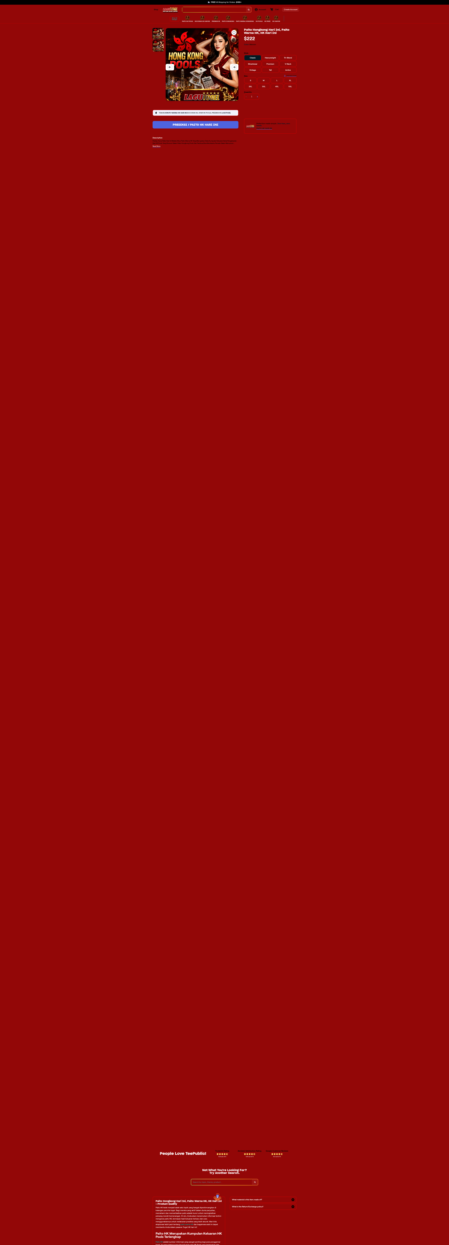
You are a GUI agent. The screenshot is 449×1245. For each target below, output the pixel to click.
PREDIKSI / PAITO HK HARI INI (195, 124)
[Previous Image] (170, 67)
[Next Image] (234, 67)
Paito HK (159, 1242)
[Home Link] (170, 10)
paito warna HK (186, 1224)
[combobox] (214, 9)
